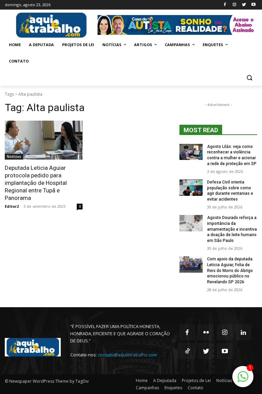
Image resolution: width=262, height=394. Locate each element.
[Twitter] (244, 5)
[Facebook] (225, 5)
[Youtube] (253, 5)
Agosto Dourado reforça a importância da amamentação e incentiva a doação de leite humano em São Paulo (232, 229)
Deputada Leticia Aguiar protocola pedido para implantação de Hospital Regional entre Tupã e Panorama (36, 182)
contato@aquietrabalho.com (127, 355)
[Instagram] (234, 5)
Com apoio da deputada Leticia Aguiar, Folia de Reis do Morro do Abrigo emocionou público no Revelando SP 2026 (230, 270)
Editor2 (12, 206)
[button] (249, 78)
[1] (242, 380)
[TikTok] (187, 351)
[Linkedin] (243, 332)
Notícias (14, 156)
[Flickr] (206, 332)
